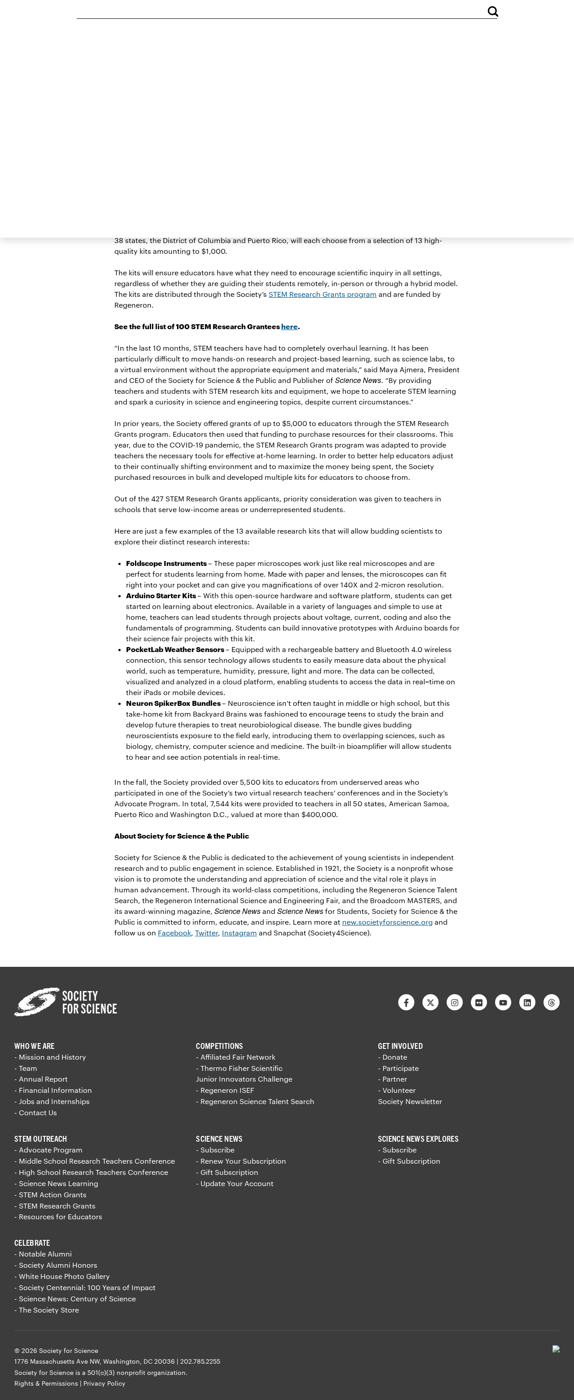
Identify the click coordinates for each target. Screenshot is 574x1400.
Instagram (239, 932)
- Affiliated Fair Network (235, 1056)
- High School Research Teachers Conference (91, 1172)
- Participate (398, 1068)
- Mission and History (50, 1056)
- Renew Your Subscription (241, 1161)
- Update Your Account (235, 1183)
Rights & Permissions (46, 1383)
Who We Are (34, 1045)
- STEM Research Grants (55, 1205)
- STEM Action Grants (50, 1194)
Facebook (174, 932)
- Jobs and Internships (52, 1101)
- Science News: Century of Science (75, 1298)
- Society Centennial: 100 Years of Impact (85, 1287)
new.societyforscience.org (387, 921)
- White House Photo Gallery (62, 1276)
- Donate (392, 1056)
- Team (25, 1068)
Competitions (219, 1045)
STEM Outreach (40, 1138)
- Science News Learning (56, 1183)
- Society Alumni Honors (55, 1265)
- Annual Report (41, 1078)
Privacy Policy (104, 1383)
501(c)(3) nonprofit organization (136, 1372)
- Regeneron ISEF (225, 1090)
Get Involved (400, 1045)
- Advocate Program (48, 1149)
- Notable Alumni (43, 1253)
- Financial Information (53, 1090)
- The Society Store (46, 1309)
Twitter (206, 932)
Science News (219, 1138)
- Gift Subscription (227, 1172)
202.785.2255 (200, 1361)
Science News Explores (418, 1138)
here (289, 326)
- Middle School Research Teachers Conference (94, 1161)
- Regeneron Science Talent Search (255, 1101)
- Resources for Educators (58, 1216)
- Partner (392, 1078)
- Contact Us (35, 1112)
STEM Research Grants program (323, 294)
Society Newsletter (410, 1101)
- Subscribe (215, 1149)
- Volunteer (397, 1090)
